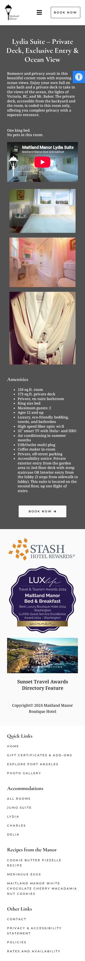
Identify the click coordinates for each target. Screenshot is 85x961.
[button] (79, 77)
